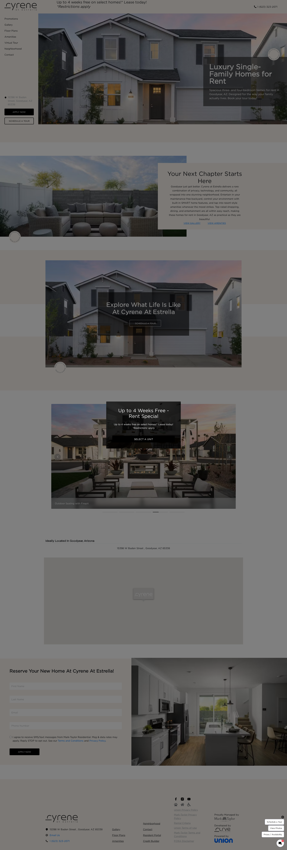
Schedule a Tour (274, 822)
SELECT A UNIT (143, 439)
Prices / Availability (273, 834)
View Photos (276, 828)
